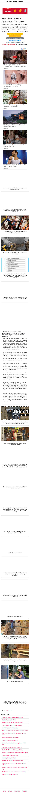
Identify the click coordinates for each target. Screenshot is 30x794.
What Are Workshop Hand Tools (9, 720)
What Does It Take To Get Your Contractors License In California (14, 764)
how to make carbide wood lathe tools (15, 38)
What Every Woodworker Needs (9, 758)
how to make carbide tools (15, 40)
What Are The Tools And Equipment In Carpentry (12, 722)
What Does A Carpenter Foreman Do (10, 774)
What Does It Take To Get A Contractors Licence (12, 717)
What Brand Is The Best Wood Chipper (10, 737)
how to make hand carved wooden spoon (15, 42)
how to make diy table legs (21, 44)
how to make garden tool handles (15, 34)
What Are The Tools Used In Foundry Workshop (12, 760)
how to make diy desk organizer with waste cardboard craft (15, 31)
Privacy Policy (17, 791)
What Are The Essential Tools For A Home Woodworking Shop (14, 768)
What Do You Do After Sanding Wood (10, 728)
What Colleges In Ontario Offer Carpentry (11, 755)
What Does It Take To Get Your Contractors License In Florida (14, 734)
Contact (10, 791)
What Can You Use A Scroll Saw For (10, 740)
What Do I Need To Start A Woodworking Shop (12, 725)
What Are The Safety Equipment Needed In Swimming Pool (15, 752)
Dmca (4, 791)
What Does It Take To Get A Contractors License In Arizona (15, 730)
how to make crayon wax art (15, 36)
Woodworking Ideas (14, 1)
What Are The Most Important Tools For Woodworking (14, 771)
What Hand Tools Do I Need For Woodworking (12, 747)
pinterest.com (9, 710)
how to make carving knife (8, 44)
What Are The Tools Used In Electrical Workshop (12, 750)
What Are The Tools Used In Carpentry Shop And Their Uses (14, 743)
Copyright (24, 791)
